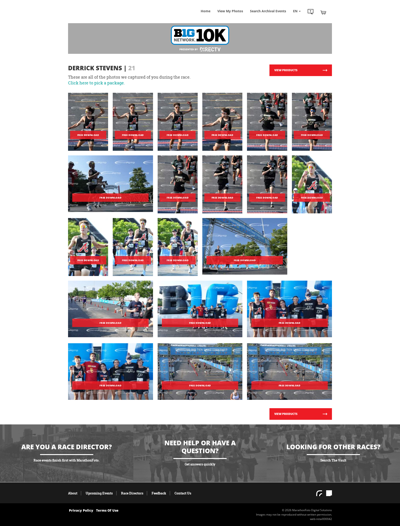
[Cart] (323, 12)
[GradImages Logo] (101, 17)
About (72, 493)
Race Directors (132, 493)
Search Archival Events (268, 11)
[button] (310, 12)
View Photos (230, 11)
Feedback (159, 493)
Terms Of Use (107, 510)
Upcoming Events (99, 493)
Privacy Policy (81, 510)
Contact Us (183, 493)
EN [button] (295, 11)
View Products (285, 70)
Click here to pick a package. (96, 83)
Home (205, 11)
